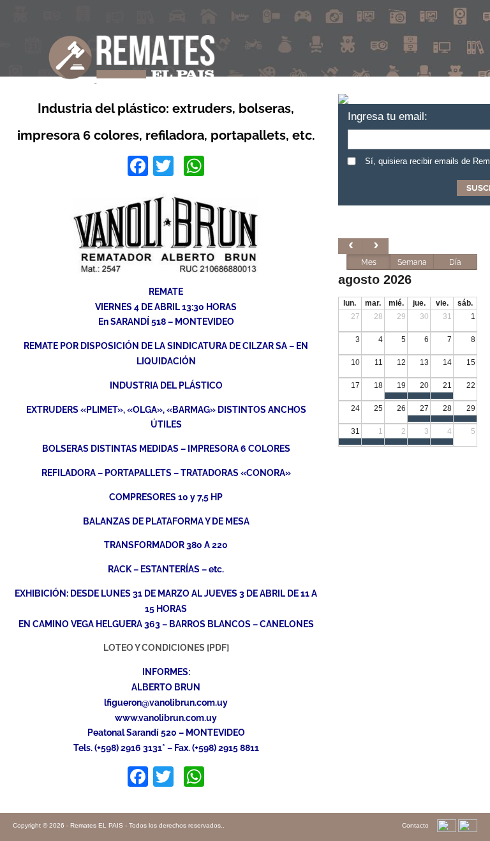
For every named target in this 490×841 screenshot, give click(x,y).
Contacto (415, 825)
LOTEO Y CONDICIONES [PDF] (166, 648)
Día (455, 262)
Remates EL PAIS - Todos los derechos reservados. (146, 825)
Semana (412, 262)
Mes (368, 262)
